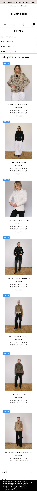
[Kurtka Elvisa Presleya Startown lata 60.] (18, 431)
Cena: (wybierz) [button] (7, 41)
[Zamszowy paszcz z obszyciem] (18, 257)
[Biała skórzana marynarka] (18, 199)
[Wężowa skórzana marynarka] (18, 83)
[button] (4, 25)
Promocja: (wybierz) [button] (8, 51)
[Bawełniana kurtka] (18, 141)
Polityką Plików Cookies (13, 485)
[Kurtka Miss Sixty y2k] (18, 315)
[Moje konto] (23, 25)
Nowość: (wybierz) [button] (7, 46)
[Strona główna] (18, 13)
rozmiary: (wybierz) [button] (8, 37)
